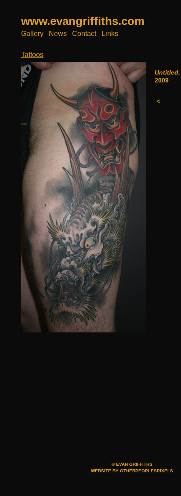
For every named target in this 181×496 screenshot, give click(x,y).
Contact (84, 33)
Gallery (32, 33)
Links (109, 33)
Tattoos (32, 54)
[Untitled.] (83, 197)
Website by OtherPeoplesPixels (132, 470)
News (58, 33)
